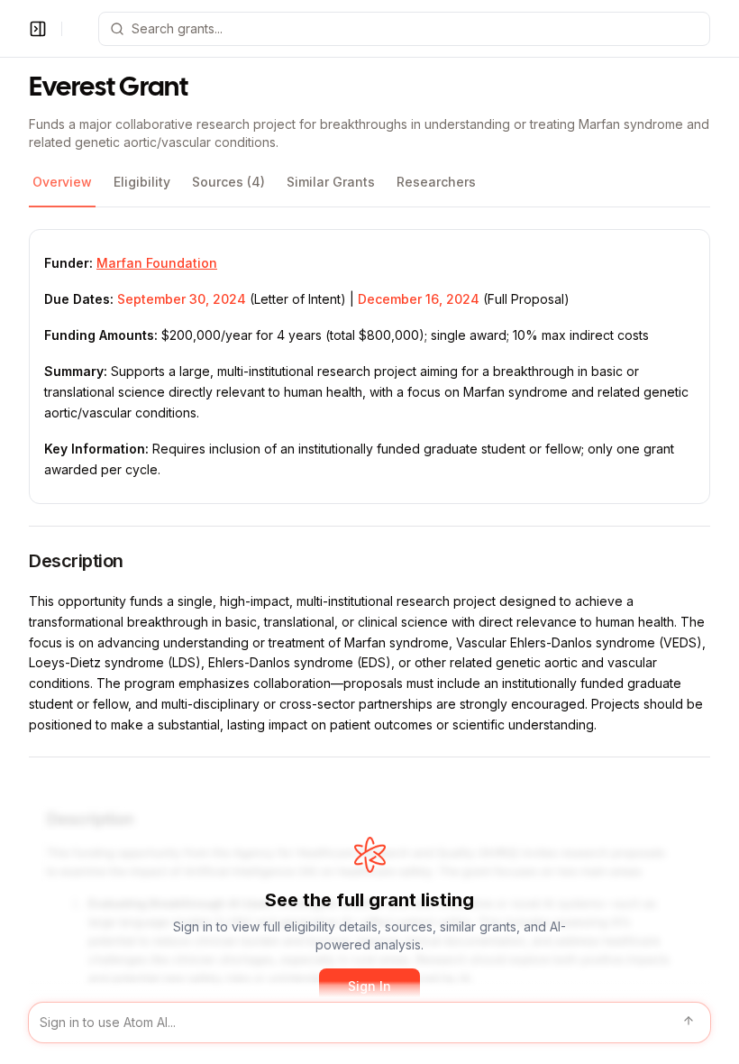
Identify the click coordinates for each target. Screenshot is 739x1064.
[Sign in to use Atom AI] (369, 1022)
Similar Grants (331, 181)
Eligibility (142, 181)
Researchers (436, 181)
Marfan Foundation (156, 263)
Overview (62, 181)
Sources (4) (228, 181)
